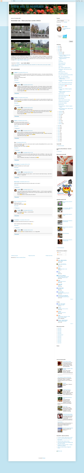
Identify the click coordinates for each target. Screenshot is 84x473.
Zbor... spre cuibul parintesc (63, 76)
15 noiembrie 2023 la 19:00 (21, 201)
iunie (60, 117)
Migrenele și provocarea (62, 312)
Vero (15, 201)
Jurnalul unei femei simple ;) (62, 321)
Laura (59, 315)
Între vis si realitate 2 (29, 6)
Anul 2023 (59, 330)
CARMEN (19, 84)
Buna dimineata (61, 98)
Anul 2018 (59, 333)
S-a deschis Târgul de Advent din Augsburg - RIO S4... (64, 55)
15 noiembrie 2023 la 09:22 (28, 107)
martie (60, 122)
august (60, 114)
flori (21, 64)
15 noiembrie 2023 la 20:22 (28, 210)
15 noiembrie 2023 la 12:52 (25, 164)
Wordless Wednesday (15, 65)
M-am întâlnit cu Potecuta (63, 73)
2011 (59, 139)
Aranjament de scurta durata (64, 101)
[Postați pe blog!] (25, 63)
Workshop (60, 87)
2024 (59, 49)
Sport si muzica (61, 93)
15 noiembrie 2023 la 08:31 (22, 120)
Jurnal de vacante (61, 145)
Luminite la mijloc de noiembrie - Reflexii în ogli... (64, 78)
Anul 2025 (59, 328)
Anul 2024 (59, 329)
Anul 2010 (59, 342)
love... (59, 265)
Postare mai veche (49, 255)
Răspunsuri (17, 82)
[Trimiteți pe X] (26, 63)
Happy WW (60, 284)
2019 (59, 127)
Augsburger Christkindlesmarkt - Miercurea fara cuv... (64, 58)
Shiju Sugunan (16, 164)
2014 (59, 134)
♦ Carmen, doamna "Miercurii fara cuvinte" (65, 437)
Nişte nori (59, 289)
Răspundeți (16, 80)
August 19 (59, 285)
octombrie (60, 111)
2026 (59, 46)
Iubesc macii (65, 406)
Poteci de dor (16, 181)
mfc (36, 64)
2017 (59, 130)
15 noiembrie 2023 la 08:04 (23, 97)
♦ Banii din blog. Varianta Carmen (64, 441)
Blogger (44, 458)
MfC (15, 59)
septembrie (61, 112)
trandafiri (49, 64)
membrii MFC (34, 64)
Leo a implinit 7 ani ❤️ (62, 85)
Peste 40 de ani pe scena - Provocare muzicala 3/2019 (68, 415)
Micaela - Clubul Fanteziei (62, 320)
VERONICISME (61, 288)
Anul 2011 (59, 341)
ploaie (46, 64)
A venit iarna (61, 61)
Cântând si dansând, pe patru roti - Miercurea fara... (65, 92)
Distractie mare (61, 104)
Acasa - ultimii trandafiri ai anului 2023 (65, 82)
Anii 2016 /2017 (60, 334)
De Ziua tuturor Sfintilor (63, 103)
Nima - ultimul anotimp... (62, 260)
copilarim (16, 72)
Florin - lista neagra (61, 303)
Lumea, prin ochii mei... (62, 264)
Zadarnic (59, 272)
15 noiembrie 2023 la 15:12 (24, 181)
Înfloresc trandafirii (62, 64)
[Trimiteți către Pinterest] (29, 63)
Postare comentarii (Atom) (20, 257)
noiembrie (61, 53)
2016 (59, 131)
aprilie (60, 120)
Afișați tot (71, 323)
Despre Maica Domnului (62, 281)
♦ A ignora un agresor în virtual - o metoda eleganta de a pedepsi (65, 445)
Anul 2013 (59, 338)
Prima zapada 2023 (62, 63)
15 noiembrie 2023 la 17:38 (28, 152)
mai (59, 119)
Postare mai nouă (14, 255)
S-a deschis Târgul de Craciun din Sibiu (66, 74)
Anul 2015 (59, 336)
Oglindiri (64, 383)
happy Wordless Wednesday (26, 64)
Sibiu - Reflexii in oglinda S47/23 (64, 67)
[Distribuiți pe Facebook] (27, 63)
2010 (59, 140)
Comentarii (60, 254)
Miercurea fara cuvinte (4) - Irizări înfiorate (68, 221)
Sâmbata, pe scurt (62, 71)
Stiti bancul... (61, 66)
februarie (60, 123)
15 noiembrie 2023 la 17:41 (28, 172)
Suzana (15, 120)
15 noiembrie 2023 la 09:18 (28, 84)
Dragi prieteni (60, 422)
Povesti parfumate (61, 247)
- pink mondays (60, 261)
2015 (59, 133)
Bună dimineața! (66, 233)
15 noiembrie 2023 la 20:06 (24, 219)
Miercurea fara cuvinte (41, 64)
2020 (59, 125)
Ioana (59, 280)
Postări (59, 252)
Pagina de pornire (31, 255)
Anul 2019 (59, 332)
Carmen (59, 307)
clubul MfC (18, 64)
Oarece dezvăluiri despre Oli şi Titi (63, 296)
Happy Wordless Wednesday (22, 59)
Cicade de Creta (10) (66, 389)
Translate (65, 22)
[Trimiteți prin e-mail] (24, 63)
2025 (59, 47)
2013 (59, 136)
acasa (15, 64)
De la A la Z (60, 151)
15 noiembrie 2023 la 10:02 (21, 142)
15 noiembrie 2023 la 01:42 (23, 72)
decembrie (61, 52)
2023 (59, 50)
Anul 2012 (59, 340)
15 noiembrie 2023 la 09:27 (28, 130)
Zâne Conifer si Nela (62, 96)
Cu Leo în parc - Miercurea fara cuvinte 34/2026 (67, 208)
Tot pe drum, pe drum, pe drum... (63, 308)
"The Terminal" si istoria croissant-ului (64, 377)
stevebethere (16, 219)
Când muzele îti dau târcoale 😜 (64, 95)
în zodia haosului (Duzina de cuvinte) (65, 84)
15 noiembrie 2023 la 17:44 (28, 189)
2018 (59, 128)
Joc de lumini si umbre (67, 361)
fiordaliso (16, 97)
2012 (59, 137)
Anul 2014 (59, 337)
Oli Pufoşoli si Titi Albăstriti (63, 295)
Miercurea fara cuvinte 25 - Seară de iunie (67, 240)
